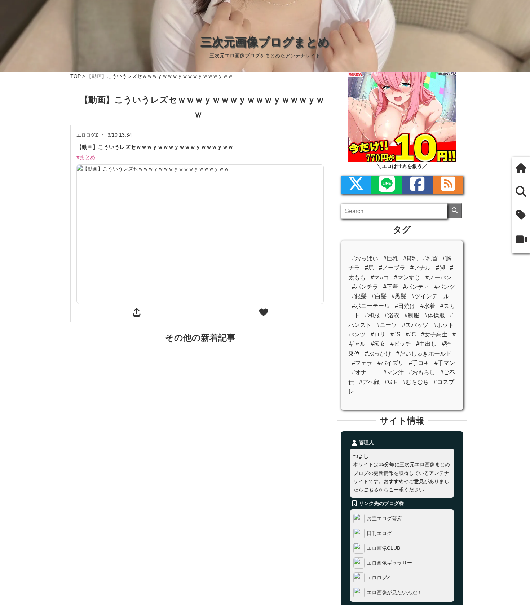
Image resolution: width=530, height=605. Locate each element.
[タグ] (521, 216)
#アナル (420, 268)
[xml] (356, 185)
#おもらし (422, 372)
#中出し (426, 344)
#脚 (440, 268)
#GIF (391, 382)
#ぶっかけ (378, 353)
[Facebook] (417, 185)
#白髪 (379, 296)
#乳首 (430, 258)
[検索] (454, 210)
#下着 (390, 287)
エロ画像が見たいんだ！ (394, 592)
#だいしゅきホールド (423, 353)
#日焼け (405, 306)
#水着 (427, 306)
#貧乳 (410, 258)
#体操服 (434, 315)
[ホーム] (521, 169)
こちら (371, 490)
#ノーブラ (392, 268)
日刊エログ (379, 533)
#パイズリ (390, 363)
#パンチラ (365, 287)
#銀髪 (359, 296)
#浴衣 (392, 315)
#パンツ (444, 287)
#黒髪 (399, 296)
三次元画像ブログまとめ (265, 41)
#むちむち (415, 382)
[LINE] (386, 185)
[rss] (448, 185)
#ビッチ (400, 344)
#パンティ (416, 287)
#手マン (444, 363)
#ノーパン (438, 277)
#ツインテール (430, 296)
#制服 (412, 315)
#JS (395, 334)
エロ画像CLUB (383, 548)
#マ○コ (380, 277)
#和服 (372, 315)
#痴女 (378, 344)
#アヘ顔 (369, 382)
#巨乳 (390, 258)
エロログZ (378, 577)
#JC (411, 334)
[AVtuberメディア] (521, 240)
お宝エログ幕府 (384, 518)
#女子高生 (434, 334)
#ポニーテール (371, 306)
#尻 (369, 268)
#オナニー (365, 372)
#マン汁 (393, 372)
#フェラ (362, 363)
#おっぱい (365, 258)
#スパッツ (415, 325)
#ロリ (378, 334)
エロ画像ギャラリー (389, 563)
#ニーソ (386, 325)
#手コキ (419, 363)
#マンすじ (407, 277)
